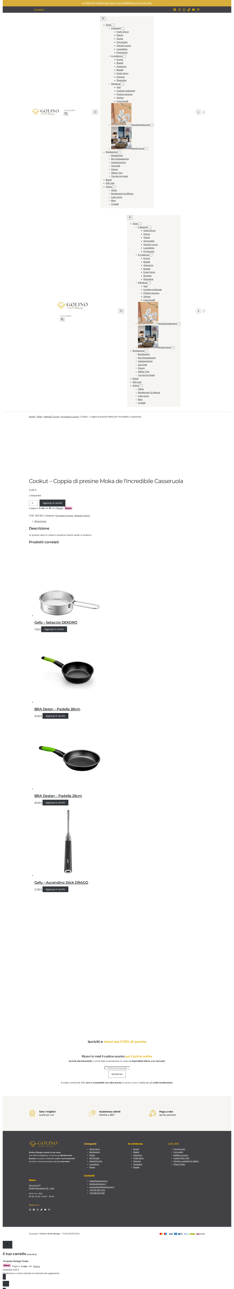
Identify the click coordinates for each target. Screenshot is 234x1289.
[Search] (66, 114)
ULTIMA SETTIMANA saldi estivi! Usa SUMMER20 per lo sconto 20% (117, 3)
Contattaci (39, 9)
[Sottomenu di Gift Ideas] (122, 84)
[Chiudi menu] (103, 18)
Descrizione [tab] (40, 521)
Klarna (59, 508)
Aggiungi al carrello (52, 503)
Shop (39, 417)
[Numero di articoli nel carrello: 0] (204, 112)
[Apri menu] (95, 112)
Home (32, 417)
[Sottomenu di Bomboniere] (119, 152)
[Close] (7, 1245)
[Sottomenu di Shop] (113, 25)
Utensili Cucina (51, 417)
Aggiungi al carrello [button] (54, 629)
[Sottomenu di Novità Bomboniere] (152, 125)
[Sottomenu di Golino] (114, 186)
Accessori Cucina (70, 417)
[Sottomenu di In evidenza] (124, 56)
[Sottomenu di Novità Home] (146, 148)
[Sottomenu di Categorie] (122, 28)
